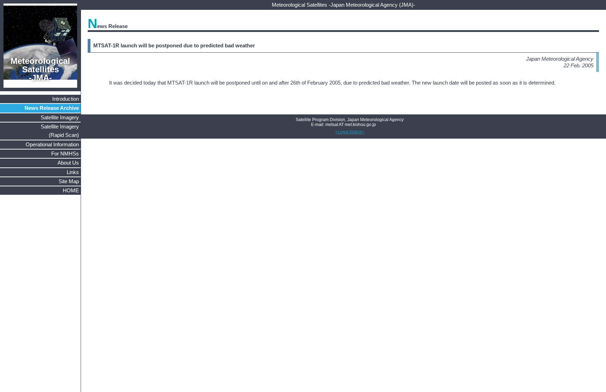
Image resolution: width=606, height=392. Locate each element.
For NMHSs (65, 154)
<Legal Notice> (349, 131)
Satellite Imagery (60, 117)
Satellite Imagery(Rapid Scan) (60, 131)
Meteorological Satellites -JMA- (40, 69)
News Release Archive (52, 108)
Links (73, 172)
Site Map (69, 181)
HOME (71, 190)
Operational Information (52, 144)
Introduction (65, 99)
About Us (68, 163)
